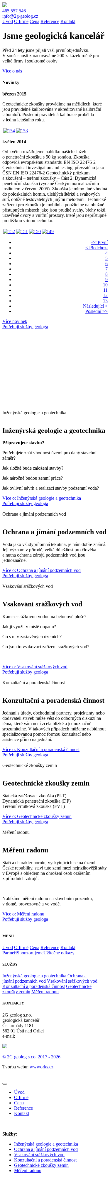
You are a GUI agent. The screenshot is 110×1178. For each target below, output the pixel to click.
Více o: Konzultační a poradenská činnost (40, 749)
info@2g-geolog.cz (20, 16)
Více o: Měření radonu (23, 913)
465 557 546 (14, 10)
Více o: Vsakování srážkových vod (34, 666)
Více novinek (14, 321)
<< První (99, 242)
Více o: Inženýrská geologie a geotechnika (41, 498)
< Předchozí (96, 247)
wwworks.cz (41, 1066)
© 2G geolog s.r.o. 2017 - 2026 (31, 1056)
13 (105, 300)
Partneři (9, 952)
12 (105, 295)
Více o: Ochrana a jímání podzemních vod (41, 570)
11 (105, 290)
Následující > (95, 305)
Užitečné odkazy (59, 952)
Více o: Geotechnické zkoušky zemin (37, 816)
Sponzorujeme (30, 952)
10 (105, 284)
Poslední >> (96, 311)
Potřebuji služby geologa (25, 326)
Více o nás (12, 70)
